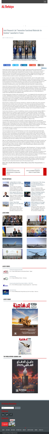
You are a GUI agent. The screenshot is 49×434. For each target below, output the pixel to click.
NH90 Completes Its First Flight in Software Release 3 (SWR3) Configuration (38, 203)
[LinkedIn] (3, 414)
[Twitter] (6, 414)
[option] (13, 16)
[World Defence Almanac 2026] (25, 376)
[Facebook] (10, 414)
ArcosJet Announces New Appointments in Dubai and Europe (13, 172)
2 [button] (25, 26)
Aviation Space (11, 37)
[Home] (8, 6)
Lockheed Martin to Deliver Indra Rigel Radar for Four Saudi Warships (16, 183)
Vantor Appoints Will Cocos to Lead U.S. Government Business (16, 192)
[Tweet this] (16, 64)
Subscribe (8, 423)
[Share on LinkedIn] (23, 64)
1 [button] (23, 26)
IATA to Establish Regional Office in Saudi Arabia (33, 171)
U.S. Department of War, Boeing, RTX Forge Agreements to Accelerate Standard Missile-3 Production (38, 184)
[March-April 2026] (25, 319)
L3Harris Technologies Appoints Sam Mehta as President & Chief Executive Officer (38, 193)
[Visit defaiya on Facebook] (7, 64)
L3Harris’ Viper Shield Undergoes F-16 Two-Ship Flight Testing (16, 203)
